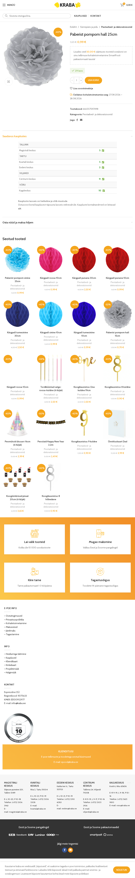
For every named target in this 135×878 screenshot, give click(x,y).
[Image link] (18, 727)
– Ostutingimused (13, 615)
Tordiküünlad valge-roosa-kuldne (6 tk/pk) (51, 388)
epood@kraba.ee (69, 762)
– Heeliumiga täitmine (15, 653)
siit (19, 208)
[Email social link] (81, 120)
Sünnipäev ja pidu (89, 26)
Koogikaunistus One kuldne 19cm (84, 388)
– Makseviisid (10, 627)
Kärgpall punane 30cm (84, 277)
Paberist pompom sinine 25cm (17, 279)
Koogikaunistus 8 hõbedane (51, 498)
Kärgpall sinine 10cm (51, 332)
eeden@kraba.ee (69, 808)
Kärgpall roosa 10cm (51, 277)
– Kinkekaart (10, 665)
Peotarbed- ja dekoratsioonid (116, 26)
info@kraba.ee (19, 703)
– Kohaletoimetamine (15, 623)
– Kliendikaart (10, 661)
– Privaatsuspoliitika (14, 619)
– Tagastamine (11, 634)
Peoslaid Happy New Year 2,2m (51, 443)
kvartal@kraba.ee (38, 808)
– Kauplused (10, 657)
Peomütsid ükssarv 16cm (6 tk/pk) (17, 443)
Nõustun (121, 870)
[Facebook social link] (77, 120)
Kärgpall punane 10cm (117, 277)
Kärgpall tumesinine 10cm (84, 334)
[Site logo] (67, 4)
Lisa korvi (93, 80)
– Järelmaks (9, 630)
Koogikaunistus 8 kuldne (117, 386)
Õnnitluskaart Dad (117, 441)
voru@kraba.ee (123, 805)
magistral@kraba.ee (18, 812)
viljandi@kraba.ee (91, 812)
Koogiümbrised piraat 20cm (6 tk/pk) (17, 498)
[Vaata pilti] (8, 81)
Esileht (73, 26)
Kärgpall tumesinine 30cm (17, 334)
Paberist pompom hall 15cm (117, 334)
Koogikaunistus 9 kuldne (84, 441)
